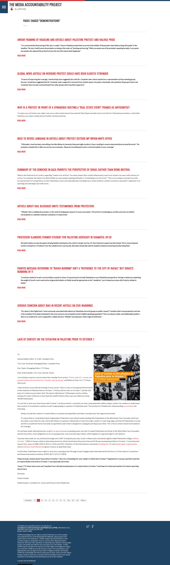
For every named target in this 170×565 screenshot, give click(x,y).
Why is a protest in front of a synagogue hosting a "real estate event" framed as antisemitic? (73, 107)
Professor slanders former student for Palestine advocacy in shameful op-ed (64, 237)
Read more (21, 55)
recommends (128, 406)
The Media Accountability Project (35, 4)
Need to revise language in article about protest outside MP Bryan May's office (64, 138)
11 (73, 500)
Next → (83, 500)
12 (77, 500)
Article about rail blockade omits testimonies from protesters (55, 206)
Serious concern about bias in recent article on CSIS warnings (55, 305)
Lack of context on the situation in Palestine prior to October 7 (55, 339)
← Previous (27, 500)
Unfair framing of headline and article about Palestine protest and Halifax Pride (66, 39)
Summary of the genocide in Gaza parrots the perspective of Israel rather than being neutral (73, 169)
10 (68, 500)
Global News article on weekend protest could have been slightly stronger (62, 73)
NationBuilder (31, 561)
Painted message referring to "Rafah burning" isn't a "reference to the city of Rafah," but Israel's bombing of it (75, 270)
